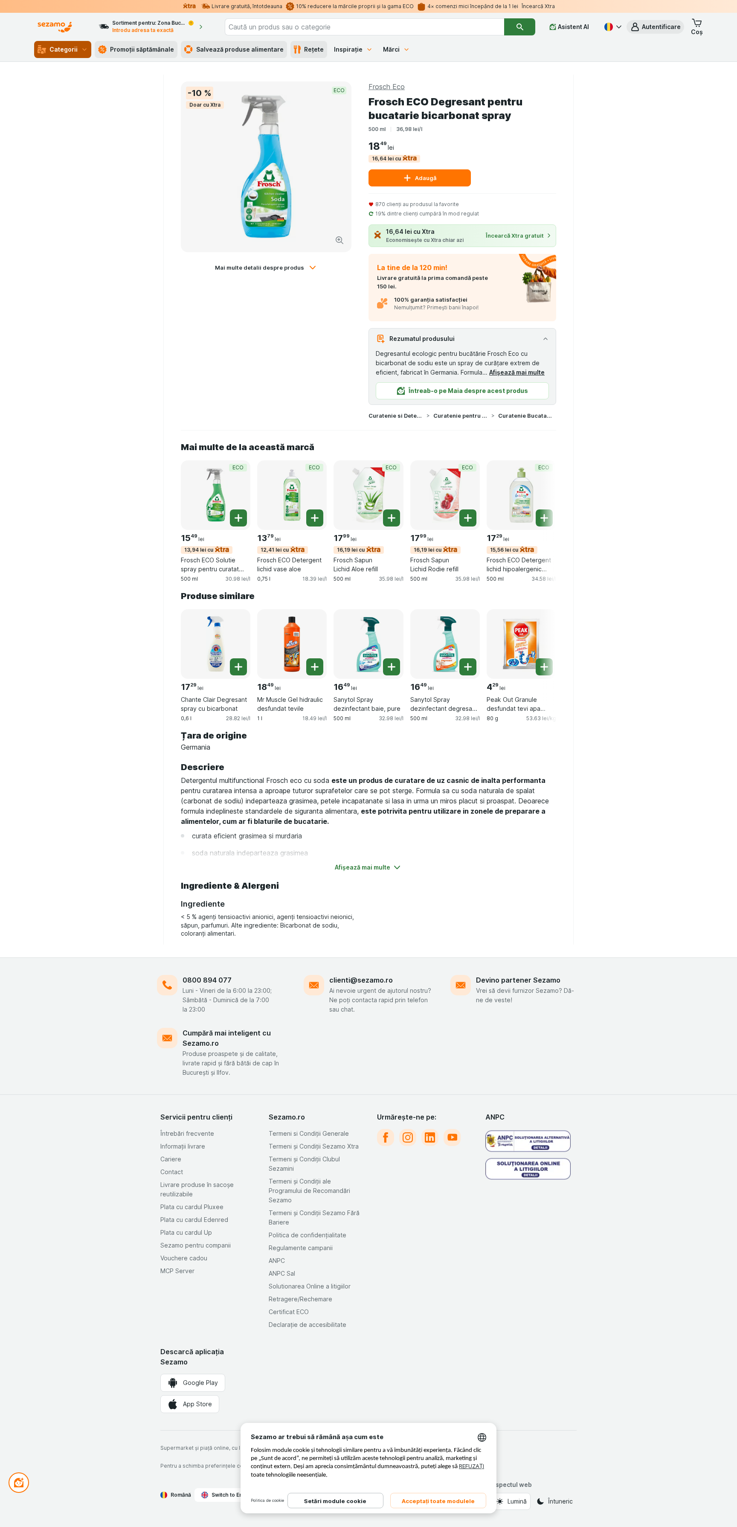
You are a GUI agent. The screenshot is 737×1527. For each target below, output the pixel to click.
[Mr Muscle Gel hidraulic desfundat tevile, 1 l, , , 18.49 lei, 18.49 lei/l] (292, 644)
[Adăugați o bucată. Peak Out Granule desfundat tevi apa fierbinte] (544, 666)
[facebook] (385, 1137)
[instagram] (407, 1137)
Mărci (391, 49)
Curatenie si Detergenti (395, 415)
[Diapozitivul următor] (539, 494)
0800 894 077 (207, 980)
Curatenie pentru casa (460, 415)
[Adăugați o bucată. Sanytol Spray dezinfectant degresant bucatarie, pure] (467, 666)
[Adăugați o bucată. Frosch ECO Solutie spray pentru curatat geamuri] (238, 517)
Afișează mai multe (517, 372)
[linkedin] (429, 1137)
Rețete (314, 49)
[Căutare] (519, 26)
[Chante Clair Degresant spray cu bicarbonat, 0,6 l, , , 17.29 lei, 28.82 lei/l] (215, 644)
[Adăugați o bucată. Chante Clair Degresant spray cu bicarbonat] (238, 666)
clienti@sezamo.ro (361, 980)
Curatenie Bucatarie (525, 415)
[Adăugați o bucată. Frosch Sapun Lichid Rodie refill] (467, 517)
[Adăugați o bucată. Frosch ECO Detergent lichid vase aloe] (314, 517)
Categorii (63, 49)
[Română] (612, 26)
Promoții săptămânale (142, 49)
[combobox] (365, 26)
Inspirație (348, 49)
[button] (655, 27)
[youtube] (452, 1137)
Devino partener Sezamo (518, 980)
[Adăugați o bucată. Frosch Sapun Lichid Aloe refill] (391, 517)
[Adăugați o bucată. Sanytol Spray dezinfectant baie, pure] (391, 666)
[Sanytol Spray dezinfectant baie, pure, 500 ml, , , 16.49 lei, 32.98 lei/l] (368, 644)
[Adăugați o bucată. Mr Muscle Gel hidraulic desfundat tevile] (314, 666)
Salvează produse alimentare (240, 49)
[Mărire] (339, 240)
